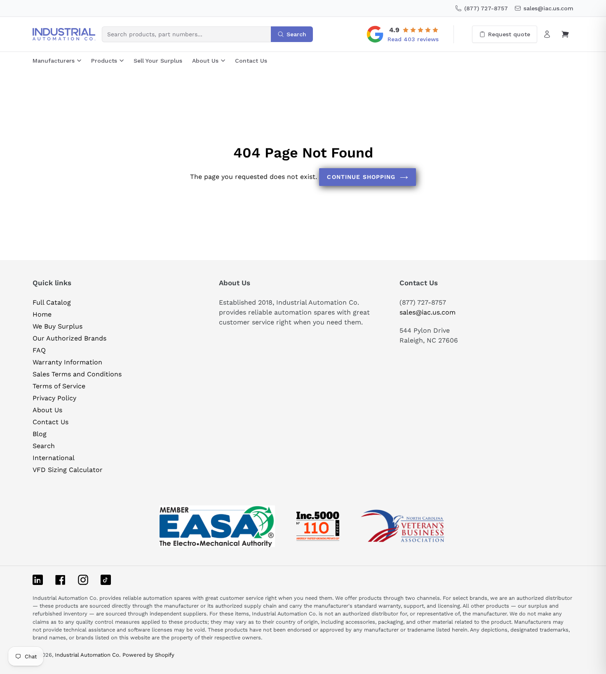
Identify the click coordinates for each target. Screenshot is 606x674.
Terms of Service (59, 386)
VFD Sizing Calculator (68, 470)
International (54, 458)
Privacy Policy (54, 398)
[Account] (547, 34)
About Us (205, 60)
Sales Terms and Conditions (77, 374)
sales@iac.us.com (427, 312)
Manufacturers (54, 60)
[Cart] (565, 34)
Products (104, 60)
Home (42, 314)
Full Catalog (52, 302)
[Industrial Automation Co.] (64, 34)
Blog (40, 434)
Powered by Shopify (148, 655)
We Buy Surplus (57, 326)
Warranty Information (67, 362)
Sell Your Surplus (158, 60)
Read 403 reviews (413, 39)
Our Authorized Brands (69, 338)
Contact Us (251, 60)
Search (44, 446)
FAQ (39, 350)
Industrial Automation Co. (87, 655)
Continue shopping (361, 177)
